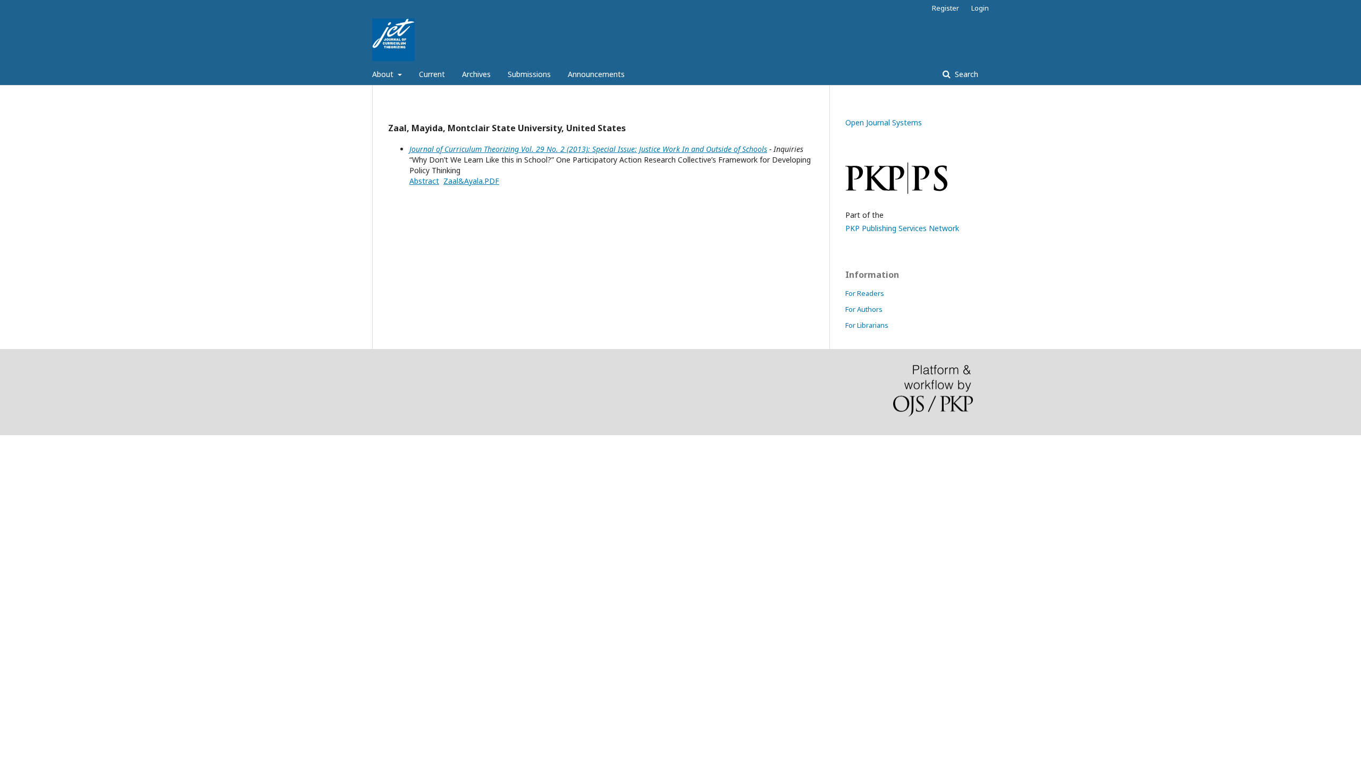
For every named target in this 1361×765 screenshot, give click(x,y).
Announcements (596, 74)
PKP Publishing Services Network (902, 228)
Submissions (529, 74)
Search (965, 74)
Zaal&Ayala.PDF (471, 181)
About (384, 74)
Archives (476, 74)
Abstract (424, 181)
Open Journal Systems (883, 122)
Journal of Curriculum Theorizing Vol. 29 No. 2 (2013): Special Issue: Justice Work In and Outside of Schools (588, 149)
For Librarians (866, 325)
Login (980, 8)
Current (432, 74)
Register (945, 8)
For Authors (864, 309)
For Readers (864, 293)
